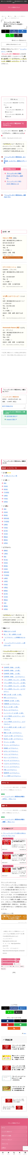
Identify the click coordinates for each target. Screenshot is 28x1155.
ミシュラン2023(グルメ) (8, 964)
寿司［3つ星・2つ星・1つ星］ (13, 694)
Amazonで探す (10, 419)
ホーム (3, 1127)
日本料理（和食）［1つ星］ (12, 673)
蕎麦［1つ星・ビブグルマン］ (13, 733)
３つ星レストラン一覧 (10, 476)
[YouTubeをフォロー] (7, 1024)
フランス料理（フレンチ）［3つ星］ (15, 680)
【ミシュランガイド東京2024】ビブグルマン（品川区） (14, 176)
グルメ (18, 959)
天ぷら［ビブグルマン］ (11, 710)
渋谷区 (6, 486)
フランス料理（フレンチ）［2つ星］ (15, 683)
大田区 (6, 581)
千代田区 (6, 492)
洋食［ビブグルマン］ (10, 770)
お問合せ (4, 1147)
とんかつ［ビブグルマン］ (12, 763)
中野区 (6, 587)
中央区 (6, 498)
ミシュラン (17, 964)
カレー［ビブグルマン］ (11, 757)
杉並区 (6, 569)
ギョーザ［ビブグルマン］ (12, 760)
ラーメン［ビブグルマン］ (12, 745)
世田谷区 (6, 518)
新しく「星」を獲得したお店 (12, 634)
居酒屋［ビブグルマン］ (11, 748)
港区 (5, 483)
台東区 (6, 495)
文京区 (6, 534)
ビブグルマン (16, 966)
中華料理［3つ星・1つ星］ (12, 700)
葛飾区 (6, 550)
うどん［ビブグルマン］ (11, 754)
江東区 (6, 553)
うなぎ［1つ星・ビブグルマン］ (13, 736)
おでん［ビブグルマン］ (11, 751)
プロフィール (5, 1143)
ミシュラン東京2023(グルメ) (8, 959)
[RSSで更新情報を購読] (14, 1028)
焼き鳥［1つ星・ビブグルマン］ (13, 739)
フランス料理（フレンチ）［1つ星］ (15, 686)
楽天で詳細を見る (7, 406)
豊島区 (6, 537)
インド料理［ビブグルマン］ (12, 776)
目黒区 (6, 501)
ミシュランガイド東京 (7, 966)
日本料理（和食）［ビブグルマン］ (14, 676)
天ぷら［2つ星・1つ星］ (11, 707)
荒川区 (6, 560)
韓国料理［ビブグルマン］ (12, 773)
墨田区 (6, 540)
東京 (18, 961)
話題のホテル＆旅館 (6, 1135)
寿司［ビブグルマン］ (10, 697)
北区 (5, 603)
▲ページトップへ (22, 922)
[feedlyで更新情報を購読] (20, 1024)
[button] (18, 35)
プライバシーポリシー (7, 1139)
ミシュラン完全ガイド (7, 1131)
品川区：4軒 (8, 107)
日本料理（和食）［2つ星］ (12, 670)
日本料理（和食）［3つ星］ (12, 667)
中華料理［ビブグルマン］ (12, 704)
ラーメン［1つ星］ (9, 742)
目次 (12, 99)
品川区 (6, 531)
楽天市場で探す (11, 416)
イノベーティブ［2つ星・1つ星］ (14, 713)
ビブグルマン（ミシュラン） (8, 961)
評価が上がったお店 (10, 631)
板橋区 (6, 590)
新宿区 (6, 489)
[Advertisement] (14, 81)
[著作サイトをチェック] (7, 1020)
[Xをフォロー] (20, 1020)
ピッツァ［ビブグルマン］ (12, 766)
